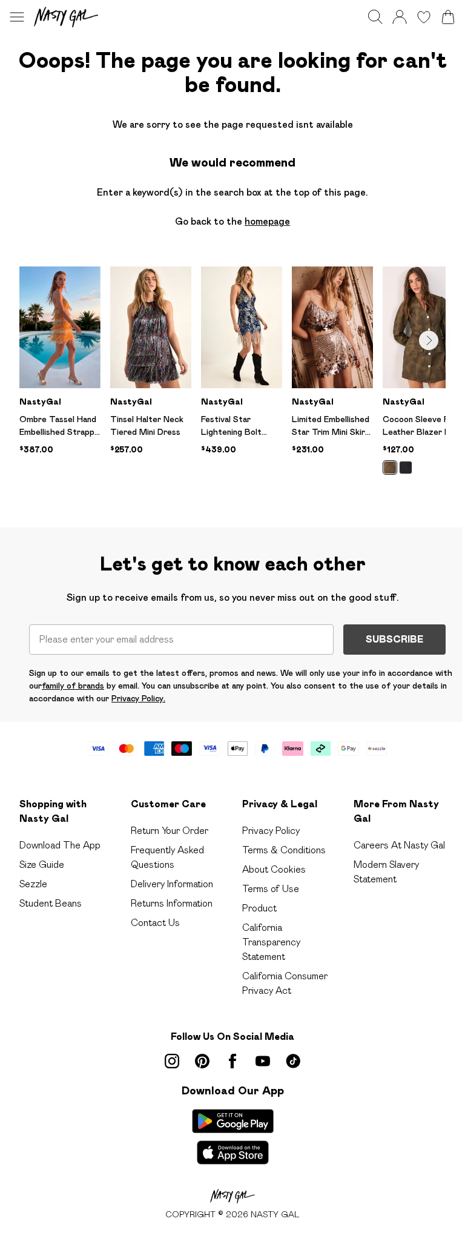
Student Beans (50, 903)
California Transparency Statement (271, 942)
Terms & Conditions (284, 850)
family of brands (73, 685)
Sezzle (33, 884)
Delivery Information (172, 884)
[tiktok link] (293, 1061)
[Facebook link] (232, 1061)
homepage (267, 221)
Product (259, 908)
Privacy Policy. (138, 698)
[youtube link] (263, 1061)
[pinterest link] (202, 1061)
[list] (232, 377)
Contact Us (155, 923)
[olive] (390, 467)
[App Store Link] (233, 1137)
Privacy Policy (271, 830)
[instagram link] (172, 1061)
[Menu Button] (17, 17)
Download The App (60, 845)
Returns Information (172, 903)
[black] (405, 467)
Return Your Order (169, 830)
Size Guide (41, 864)
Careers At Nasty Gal (399, 845)
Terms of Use (270, 889)
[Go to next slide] (428, 340)
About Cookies (274, 869)
